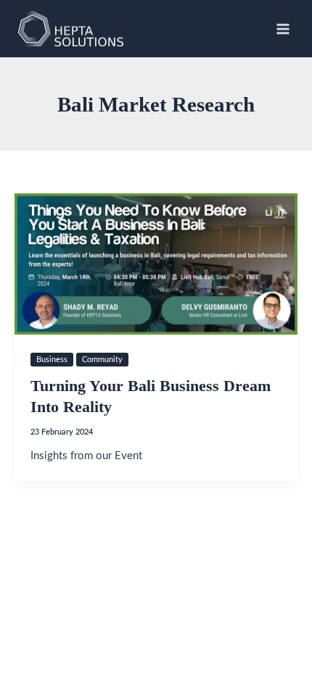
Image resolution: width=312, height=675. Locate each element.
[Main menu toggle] (282, 28)
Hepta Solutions (193, 28)
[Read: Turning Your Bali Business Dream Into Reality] (156, 264)
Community (102, 360)
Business (51, 360)
